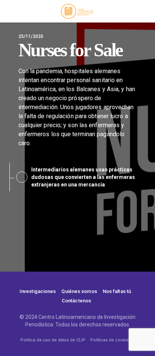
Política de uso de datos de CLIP (52, 340)
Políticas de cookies (110, 340)
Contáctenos (76, 300)
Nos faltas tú (117, 291)
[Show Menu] (9, 11)
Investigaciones (38, 291)
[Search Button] (145, 11)
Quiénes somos (79, 291)
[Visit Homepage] (77, 11)
